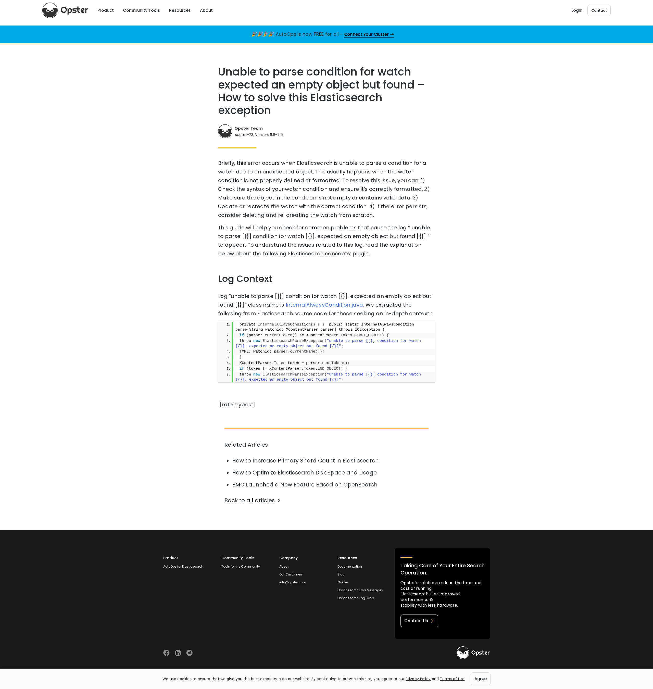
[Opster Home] (65, 10)
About (283, 566)
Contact (599, 10)
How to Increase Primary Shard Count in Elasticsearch (305, 460)
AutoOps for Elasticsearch (183, 566)
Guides (343, 582)
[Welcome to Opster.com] (473, 652)
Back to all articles (249, 500)
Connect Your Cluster (366, 34)
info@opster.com (292, 582)
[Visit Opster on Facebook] (166, 653)
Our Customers (291, 574)
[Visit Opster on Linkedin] (178, 653)
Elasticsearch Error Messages (360, 590)
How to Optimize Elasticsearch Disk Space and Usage (304, 472)
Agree (480, 679)
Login (576, 10)
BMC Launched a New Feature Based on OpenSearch (305, 484)
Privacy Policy (418, 678)
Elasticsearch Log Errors (355, 598)
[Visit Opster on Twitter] (189, 653)
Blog (341, 574)
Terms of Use (452, 678)
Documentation (349, 566)
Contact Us (416, 621)
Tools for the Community (240, 566)
